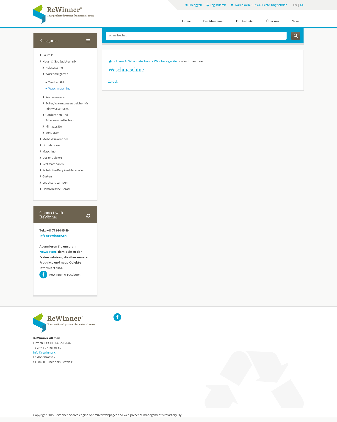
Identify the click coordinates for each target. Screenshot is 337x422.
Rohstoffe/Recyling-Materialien (63, 170)
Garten (47, 176)
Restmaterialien (53, 164)
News (295, 21)
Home (186, 21)
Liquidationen (51, 145)
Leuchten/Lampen (55, 182)
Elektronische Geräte (56, 189)
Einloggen (195, 5)
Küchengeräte (54, 97)
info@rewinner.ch (53, 236)
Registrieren (218, 5)
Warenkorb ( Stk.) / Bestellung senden (260, 5)
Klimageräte (53, 126)
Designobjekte (52, 157)
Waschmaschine (59, 88)
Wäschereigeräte (56, 74)
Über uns (272, 21)
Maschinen (49, 151)
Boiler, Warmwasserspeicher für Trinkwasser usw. (66, 106)
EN (295, 5)
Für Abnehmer (213, 21)
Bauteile (47, 55)
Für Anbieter (245, 21)
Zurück (113, 81)
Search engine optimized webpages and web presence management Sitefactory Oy (125, 415)
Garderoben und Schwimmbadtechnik (59, 117)
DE (302, 5)
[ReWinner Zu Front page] (63, 14)
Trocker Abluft (58, 82)
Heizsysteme (54, 67)
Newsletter (47, 252)
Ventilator (52, 133)
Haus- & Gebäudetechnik (59, 61)
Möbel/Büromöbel (55, 139)
